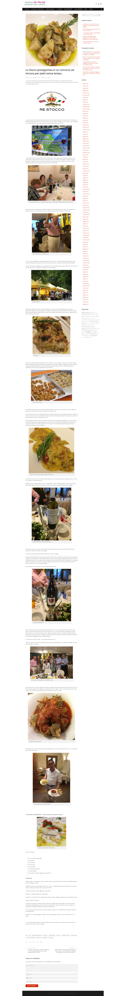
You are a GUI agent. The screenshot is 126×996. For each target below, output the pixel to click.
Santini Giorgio (74, 935)
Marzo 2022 (85, 161)
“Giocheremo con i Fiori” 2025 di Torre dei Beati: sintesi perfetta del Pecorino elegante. (91, 26)
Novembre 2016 (86, 262)
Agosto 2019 (85, 196)
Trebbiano (93, 335)
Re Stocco (58, 935)
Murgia (93, 326)
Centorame (93, 318)
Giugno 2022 (85, 159)
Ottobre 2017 (86, 237)
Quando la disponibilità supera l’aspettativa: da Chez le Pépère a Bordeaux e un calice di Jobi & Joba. (90, 38)
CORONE (89, 319)
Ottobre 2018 (86, 212)
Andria (96, 313)
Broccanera (45, 935)
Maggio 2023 (85, 138)
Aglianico (91, 313)
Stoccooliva (39, 937)
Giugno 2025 (85, 102)
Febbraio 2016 (86, 283)
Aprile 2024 (85, 120)
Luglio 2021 (85, 175)
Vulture (90, 337)
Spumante (92, 334)
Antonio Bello (86, 72)
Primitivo (90, 330)
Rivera (92, 332)
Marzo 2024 (85, 122)
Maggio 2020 (85, 182)
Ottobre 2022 (86, 150)
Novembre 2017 (86, 235)
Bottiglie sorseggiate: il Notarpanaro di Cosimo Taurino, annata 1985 (91, 73)
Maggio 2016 (85, 276)
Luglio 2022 (85, 157)
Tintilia (97, 333)
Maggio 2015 (85, 297)
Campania (92, 316)
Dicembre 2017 (86, 233)
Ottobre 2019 (86, 191)
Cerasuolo (84, 319)
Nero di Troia (92, 328)
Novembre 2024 (86, 106)
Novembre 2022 (86, 148)
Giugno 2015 (85, 295)
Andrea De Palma (37, 77)
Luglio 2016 (85, 272)
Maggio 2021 (85, 180)
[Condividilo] (27, 942)
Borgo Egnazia (87, 316)
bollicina (88, 314)
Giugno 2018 (85, 219)
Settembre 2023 (86, 129)
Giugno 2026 (85, 88)
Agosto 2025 (85, 97)
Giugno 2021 (85, 177)
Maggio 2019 (85, 198)
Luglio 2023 (85, 134)
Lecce (87, 323)
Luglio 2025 (85, 99)
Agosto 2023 (85, 131)
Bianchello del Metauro (36, 935)
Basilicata (84, 314)
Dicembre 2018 (86, 207)
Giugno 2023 (85, 136)
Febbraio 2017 (86, 256)
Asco (30, 935)
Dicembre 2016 (86, 260)
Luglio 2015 (85, 292)
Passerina (98, 328)
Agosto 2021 (85, 173)
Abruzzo (85, 312)
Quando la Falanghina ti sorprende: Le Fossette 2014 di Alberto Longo (90, 63)
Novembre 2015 (86, 285)
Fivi (95, 319)
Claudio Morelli (52, 935)
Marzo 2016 (85, 281)
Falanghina (92, 319)
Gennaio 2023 (86, 143)
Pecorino (85, 330)
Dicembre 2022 (86, 145)
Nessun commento (47, 77)
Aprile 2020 (85, 184)
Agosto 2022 (85, 154)
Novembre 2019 (86, 189)
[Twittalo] (30, 942)
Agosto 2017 (85, 242)
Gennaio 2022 (86, 166)
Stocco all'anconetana (30, 937)
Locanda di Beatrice (91, 323)
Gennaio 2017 (86, 258)
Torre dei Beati (85, 335)
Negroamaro (85, 328)
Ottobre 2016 (86, 265)
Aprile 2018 (85, 223)
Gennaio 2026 (86, 92)
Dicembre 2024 (86, 104)
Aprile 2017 (85, 251)
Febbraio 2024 (86, 125)
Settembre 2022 (86, 152)
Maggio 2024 (85, 118)
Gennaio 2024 (86, 127)
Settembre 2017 (86, 239)
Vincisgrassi (45, 937)
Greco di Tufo (86, 321)
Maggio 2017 (85, 249)
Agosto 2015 (85, 290)
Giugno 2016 (85, 274)
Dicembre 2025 (86, 95)
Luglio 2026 (85, 86)
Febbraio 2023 (86, 141)
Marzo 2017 (85, 253)
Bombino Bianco (93, 314)
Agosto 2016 (85, 269)
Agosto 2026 (85, 83)
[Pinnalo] (40, 942)
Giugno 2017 (85, 246)
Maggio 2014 (85, 304)
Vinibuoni (87, 337)
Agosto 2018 (85, 216)
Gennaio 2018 (86, 230)
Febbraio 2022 (86, 164)
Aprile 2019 (85, 200)
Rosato (95, 332)
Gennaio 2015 (86, 301)
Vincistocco (51, 937)
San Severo (87, 333)
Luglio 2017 (85, 244)
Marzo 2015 (85, 299)
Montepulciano (86, 326)
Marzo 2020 (85, 187)
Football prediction (87, 62)
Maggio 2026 (85, 90)
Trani (89, 335)
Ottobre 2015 (86, 288)
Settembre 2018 (86, 214)
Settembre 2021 (86, 171)
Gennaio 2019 (86, 205)
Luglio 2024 (85, 113)
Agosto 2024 (85, 111)
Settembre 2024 (86, 108)
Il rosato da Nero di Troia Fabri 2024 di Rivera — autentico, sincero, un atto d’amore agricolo (91, 68)
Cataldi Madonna (88, 318)
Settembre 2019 (86, 193)
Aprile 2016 (85, 279)
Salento (83, 333)
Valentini (83, 337)
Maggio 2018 (85, 221)
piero (84, 67)
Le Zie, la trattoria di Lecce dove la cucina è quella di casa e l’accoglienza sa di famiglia (91, 53)
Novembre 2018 (86, 210)
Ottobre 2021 (86, 168)
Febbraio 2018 (86, 228)
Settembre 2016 (86, 267)
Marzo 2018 (85, 226)
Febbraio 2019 (86, 203)
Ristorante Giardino (66, 935)
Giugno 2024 (85, 115)
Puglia (88, 332)
